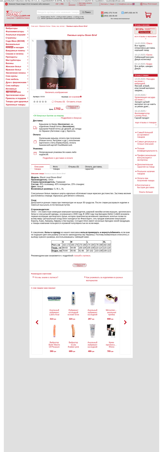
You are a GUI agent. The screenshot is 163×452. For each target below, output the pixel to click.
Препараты (11, 57)
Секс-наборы (12, 86)
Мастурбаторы (13, 60)
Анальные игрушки (15, 35)
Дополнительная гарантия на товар (145, 165)
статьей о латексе (81, 256)
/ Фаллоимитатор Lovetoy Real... (142, 113)
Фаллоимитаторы (15, 31)
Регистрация (152, 4)
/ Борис (149, 64)
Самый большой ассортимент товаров (145, 134)
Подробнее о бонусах (71, 118)
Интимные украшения (11, 89)
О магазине (72, 4)
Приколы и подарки (16, 98)
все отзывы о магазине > (146, 37)
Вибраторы (12, 28)
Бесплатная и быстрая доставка (145, 186)
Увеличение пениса (16, 73)
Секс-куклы (11, 76)
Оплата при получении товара (145, 179)
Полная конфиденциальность (147, 149)
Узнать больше (146, 192)
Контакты (104, 4)
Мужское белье (13, 70)
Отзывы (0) (60, 102)
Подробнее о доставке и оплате (58, 158)
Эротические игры (15, 95)
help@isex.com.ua (125, 4)
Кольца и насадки (15, 47)
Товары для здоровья (17, 101)
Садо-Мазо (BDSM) (15, 41)
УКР (57, 4)
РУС (62, 4)
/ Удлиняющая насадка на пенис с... (145, 97)
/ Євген (149, 55)
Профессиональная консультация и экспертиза (146, 157)
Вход (145, 4)
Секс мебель (12, 79)
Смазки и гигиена (14, 54)
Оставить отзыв (74, 102)
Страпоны (11, 38)
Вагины (10, 63)
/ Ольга (149, 43)
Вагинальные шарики (13, 44)
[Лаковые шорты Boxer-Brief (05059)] (33, 41)
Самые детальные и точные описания (146, 143)
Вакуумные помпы (15, 51)
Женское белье (13, 66)
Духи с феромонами (16, 82)
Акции (112, 4)
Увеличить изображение (56, 92)
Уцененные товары (15, 105)
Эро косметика (13, 92)
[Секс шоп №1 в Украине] (18, 14)
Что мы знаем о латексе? (46, 277)
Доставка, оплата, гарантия (85, 4)
